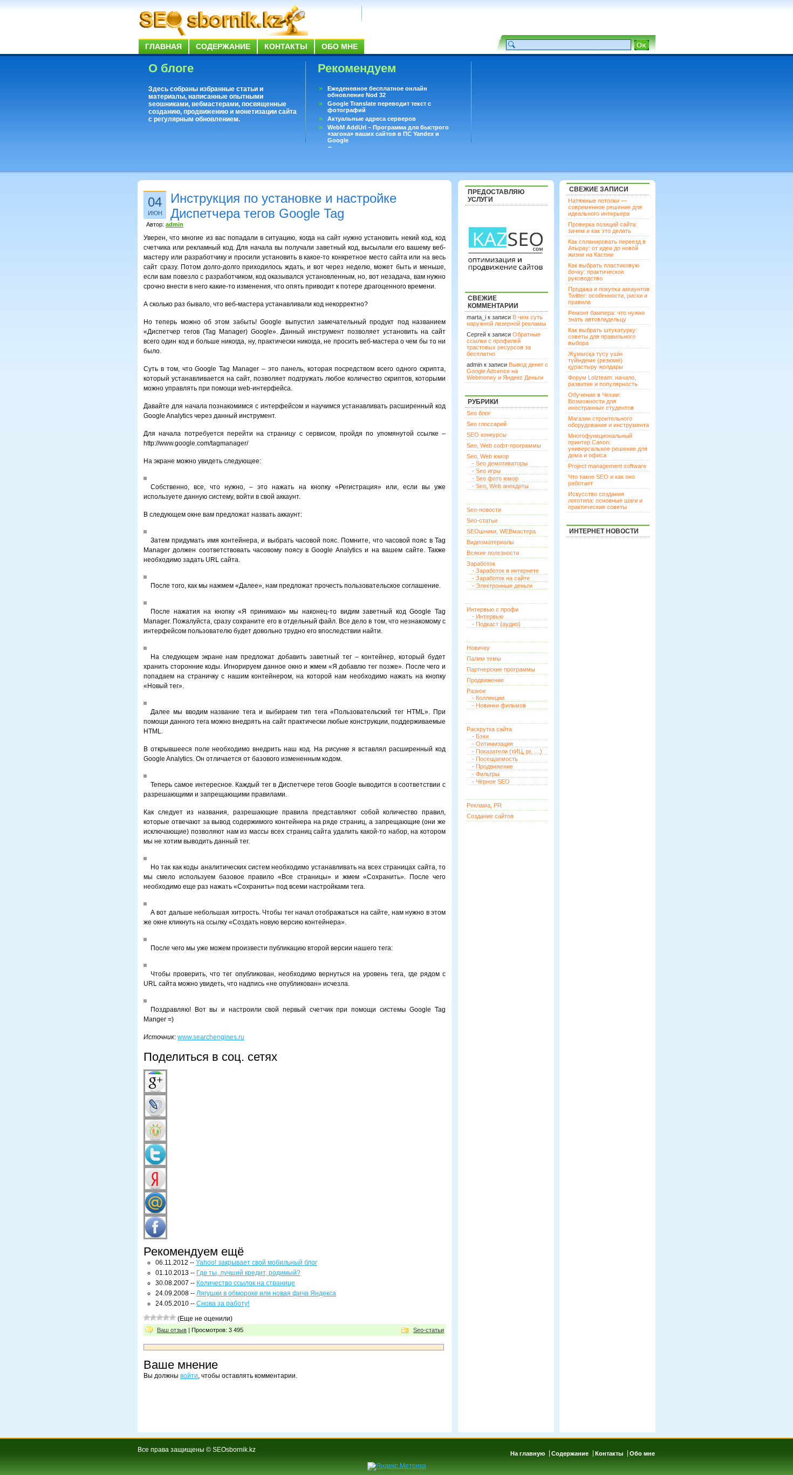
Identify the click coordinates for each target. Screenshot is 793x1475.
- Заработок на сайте (501, 578)
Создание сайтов (490, 816)
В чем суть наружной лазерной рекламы (506, 320)
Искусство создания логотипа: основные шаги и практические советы (605, 500)
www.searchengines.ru (210, 1037)
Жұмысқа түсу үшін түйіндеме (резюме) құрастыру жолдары (595, 360)
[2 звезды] (153, 1317)
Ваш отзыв (172, 1330)
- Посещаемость (495, 759)
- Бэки (480, 736)
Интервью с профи (492, 609)
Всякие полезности (493, 553)
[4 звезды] (166, 1317)
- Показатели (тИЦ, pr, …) (507, 751)
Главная (163, 46)
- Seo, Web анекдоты (500, 486)
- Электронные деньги (502, 585)
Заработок (481, 563)
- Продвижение (492, 766)
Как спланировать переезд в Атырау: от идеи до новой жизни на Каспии (607, 248)
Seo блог (478, 413)
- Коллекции (488, 698)
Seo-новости (484, 509)
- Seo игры (486, 471)
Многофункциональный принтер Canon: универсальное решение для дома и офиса (607, 445)
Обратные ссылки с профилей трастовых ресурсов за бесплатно (504, 344)
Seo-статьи (428, 1330)
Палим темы (484, 658)
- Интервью (487, 616)
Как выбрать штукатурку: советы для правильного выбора (602, 336)
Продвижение (485, 680)
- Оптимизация (492, 743)
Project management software (607, 466)
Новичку (478, 647)
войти (189, 1376)
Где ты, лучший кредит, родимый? (248, 1273)
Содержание (223, 46)
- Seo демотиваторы (500, 463)
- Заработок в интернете (505, 570)
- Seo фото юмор (495, 478)
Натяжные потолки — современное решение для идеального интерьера (605, 207)
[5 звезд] (172, 1317)
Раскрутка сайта (489, 729)
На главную (527, 1453)
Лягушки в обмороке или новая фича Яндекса (266, 1293)
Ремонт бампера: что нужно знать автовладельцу (606, 316)
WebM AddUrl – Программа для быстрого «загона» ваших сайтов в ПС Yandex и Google (388, 133)
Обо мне (340, 46)
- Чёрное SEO (491, 781)
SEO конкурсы (487, 434)
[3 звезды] (159, 1317)
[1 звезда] (146, 1317)
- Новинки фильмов (499, 705)
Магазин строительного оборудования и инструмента (608, 421)
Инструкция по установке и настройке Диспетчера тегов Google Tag (283, 206)
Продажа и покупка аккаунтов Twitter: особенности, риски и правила (609, 295)
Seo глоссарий (487, 424)
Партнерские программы (501, 669)
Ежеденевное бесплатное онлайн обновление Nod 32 (377, 91)
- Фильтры (486, 774)
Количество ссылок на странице (245, 1283)
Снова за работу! (222, 1303)
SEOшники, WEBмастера (501, 531)
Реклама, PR (484, 805)
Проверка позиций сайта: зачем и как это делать (602, 227)
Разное (476, 691)
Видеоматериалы (490, 542)
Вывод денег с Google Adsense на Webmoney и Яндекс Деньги (507, 371)
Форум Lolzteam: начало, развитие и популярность (603, 380)
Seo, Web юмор (488, 456)
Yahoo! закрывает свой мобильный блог (256, 1262)
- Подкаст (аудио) (496, 624)
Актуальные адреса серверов (371, 118)
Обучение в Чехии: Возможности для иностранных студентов (601, 401)
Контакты (285, 46)
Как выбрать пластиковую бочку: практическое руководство (603, 272)
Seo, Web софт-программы (504, 445)
